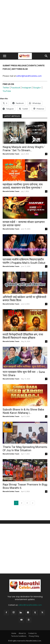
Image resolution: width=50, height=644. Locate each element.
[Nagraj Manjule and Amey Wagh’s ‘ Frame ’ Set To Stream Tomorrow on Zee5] (25, 133)
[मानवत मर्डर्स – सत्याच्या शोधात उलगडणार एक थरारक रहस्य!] (25, 208)
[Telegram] (28, 612)
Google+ (37, 87)
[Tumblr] (35, 612)
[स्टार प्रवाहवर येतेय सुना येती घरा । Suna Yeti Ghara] (25, 358)
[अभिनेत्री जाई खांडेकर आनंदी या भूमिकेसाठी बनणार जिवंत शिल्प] (25, 283)
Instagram (27, 87)
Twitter (6, 87)
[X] (42, 612)
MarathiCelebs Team (11, 154)
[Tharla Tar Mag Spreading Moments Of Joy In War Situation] (25, 433)
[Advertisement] (25, 26)
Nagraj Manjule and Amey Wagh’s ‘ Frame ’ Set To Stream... (24, 148)
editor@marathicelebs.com (30, 605)
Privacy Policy (34, 636)
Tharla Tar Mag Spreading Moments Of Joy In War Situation (25, 448)
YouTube (7, 91)
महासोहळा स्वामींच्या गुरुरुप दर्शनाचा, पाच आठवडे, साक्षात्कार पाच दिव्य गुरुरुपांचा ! (23, 186)
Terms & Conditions (18, 636)
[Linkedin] (20, 612)
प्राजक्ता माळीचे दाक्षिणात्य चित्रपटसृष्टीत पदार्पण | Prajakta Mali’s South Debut (24, 261)
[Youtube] (21, 619)
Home (13, 633)
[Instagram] (13, 612)
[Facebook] (6, 612)
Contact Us (32, 633)
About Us (22, 633)
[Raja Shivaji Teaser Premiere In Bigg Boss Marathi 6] (25, 470)
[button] (4, 56)
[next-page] (32, 503)
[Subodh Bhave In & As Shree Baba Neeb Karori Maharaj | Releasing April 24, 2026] (25, 395)
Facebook (15, 87)
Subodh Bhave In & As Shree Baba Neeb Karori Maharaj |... (23, 411)
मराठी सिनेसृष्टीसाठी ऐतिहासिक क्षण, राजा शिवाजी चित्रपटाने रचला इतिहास (23, 336)
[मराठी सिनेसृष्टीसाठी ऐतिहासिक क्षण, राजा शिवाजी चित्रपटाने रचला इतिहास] (25, 320)
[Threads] (28, 619)
